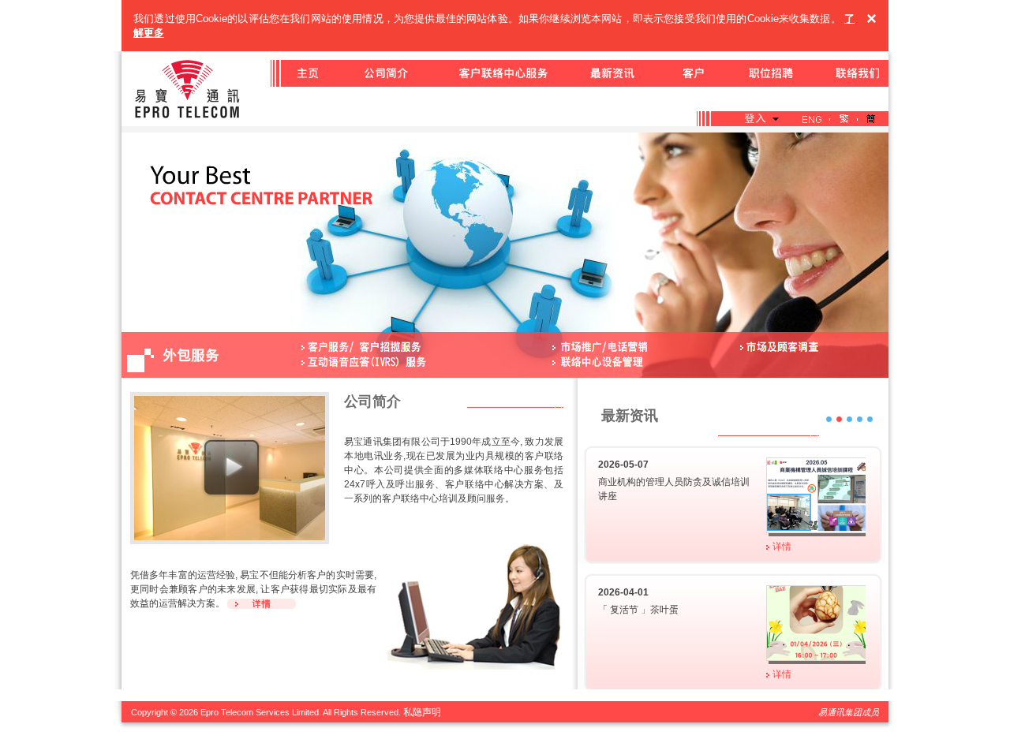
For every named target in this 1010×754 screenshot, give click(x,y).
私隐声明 (422, 712)
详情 (781, 546)
